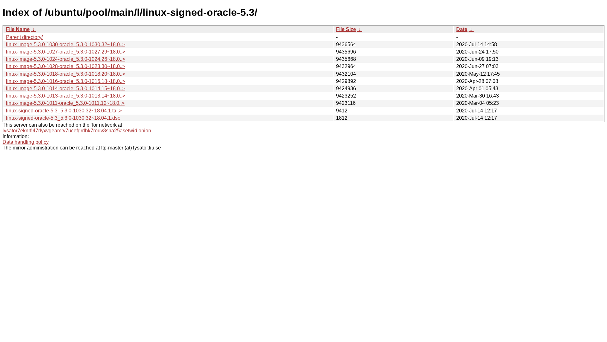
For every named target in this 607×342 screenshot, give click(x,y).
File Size (346, 29)
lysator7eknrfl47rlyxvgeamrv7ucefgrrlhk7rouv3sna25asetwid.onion (77, 130)
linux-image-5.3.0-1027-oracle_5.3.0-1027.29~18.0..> (65, 51)
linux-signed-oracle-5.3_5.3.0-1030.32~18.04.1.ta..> (64, 110)
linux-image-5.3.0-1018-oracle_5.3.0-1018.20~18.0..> (65, 74)
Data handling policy (26, 142)
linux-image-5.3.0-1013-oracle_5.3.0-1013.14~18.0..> (65, 95)
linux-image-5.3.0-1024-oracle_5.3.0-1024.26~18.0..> (65, 59)
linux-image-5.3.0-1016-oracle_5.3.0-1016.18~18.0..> (65, 81)
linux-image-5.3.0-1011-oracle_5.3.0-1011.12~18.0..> (65, 103)
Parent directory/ (24, 37)
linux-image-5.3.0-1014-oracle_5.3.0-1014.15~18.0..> (65, 88)
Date (461, 29)
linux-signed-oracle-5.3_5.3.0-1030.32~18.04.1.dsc (63, 118)
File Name (18, 29)
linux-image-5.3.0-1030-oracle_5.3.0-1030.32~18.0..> (65, 44)
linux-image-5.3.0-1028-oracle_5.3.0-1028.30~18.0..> (65, 66)
